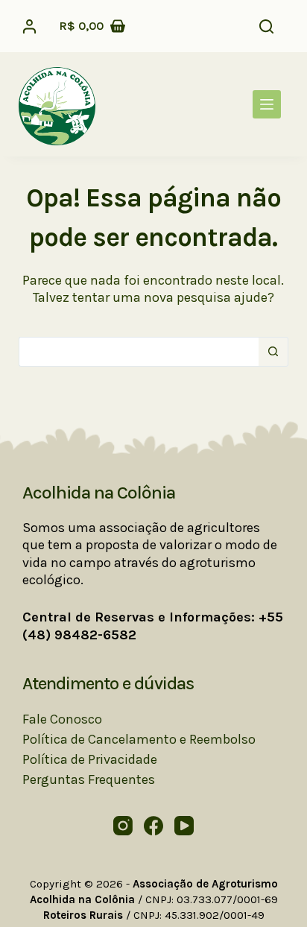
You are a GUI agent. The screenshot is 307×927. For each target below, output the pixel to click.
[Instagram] (123, 825)
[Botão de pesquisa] (273, 352)
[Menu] (267, 104)
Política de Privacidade (89, 759)
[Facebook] (153, 825)
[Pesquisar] (266, 26)
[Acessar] (29, 26)
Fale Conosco (62, 719)
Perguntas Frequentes (88, 779)
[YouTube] (184, 825)
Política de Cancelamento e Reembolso (139, 739)
